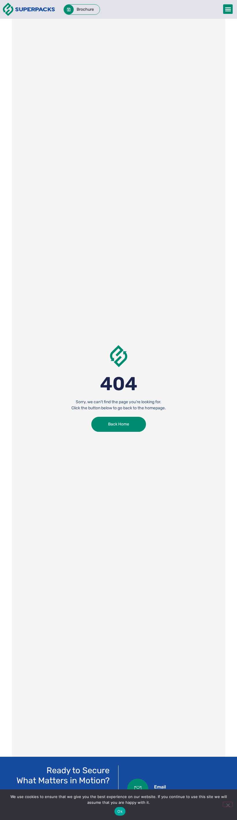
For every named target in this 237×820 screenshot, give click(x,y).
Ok (120, 811)
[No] (228, 804)
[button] (228, 9)
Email (160, 787)
